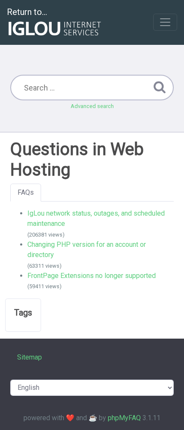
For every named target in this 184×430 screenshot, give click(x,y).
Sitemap (29, 357)
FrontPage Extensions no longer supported (91, 276)
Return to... (27, 12)
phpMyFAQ (124, 418)
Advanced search (92, 106)
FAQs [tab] (26, 192)
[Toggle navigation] (165, 22)
